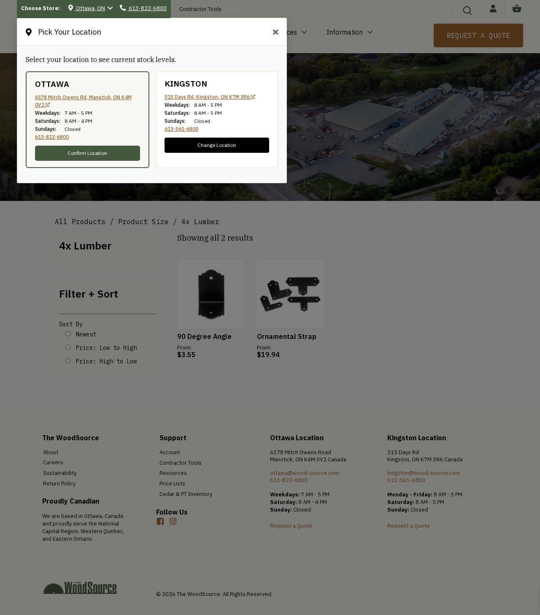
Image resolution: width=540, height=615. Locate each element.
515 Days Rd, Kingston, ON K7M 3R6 (208, 97)
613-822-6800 (52, 137)
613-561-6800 (181, 129)
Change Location (216, 145)
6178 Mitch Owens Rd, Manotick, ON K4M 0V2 (83, 101)
